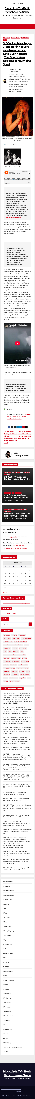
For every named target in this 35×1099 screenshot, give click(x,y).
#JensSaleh (16, 638)
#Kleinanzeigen (8, 953)
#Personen (6, 989)
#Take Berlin (13, 86)
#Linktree (19, 1095)
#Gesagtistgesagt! (8, 931)
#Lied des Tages (23, 81)
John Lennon (7, 655)
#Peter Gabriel (14, 84)
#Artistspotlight (8, 882)
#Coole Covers (14, 79)
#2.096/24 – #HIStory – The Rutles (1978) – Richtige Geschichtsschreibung (17, 515)
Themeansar (17, 1091)
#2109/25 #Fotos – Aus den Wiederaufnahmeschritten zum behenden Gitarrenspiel (16, 823)
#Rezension (7, 1007)
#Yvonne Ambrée (15, 92)
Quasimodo (15, 674)
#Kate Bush (13, 81)
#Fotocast (6, 917)
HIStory (5, 1052)
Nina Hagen (13, 664)
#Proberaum (7, 998)
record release (24, 674)
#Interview (27, 472)
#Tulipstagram (7, 1029)
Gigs (10, 651)
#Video (5, 39)
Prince (28, 671)
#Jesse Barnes (24, 79)
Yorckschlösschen (15, 681)
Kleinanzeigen (17, 655)
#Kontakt (13, 1095)
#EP (13, 472)
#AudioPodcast (14, 76)
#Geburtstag (7, 926)
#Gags (5, 922)
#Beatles (14, 635)
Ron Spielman (14, 678)
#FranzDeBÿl (7, 638)
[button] (32, 27)
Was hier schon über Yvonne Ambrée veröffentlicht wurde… (19, 417)
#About (8, 1095)
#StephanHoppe (26, 638)
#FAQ (5, 913)
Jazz (21, 651)
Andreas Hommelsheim (20, 641)
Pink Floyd (7, 671)
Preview (21, 671)
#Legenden (7, 474)
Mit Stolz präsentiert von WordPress (11, 1089)
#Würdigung (8, 511)
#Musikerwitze (8, 971)
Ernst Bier (14, 648)
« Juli (5, 592)
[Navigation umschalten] (18, 26)
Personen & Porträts (9, 668)
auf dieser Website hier (13, 217)
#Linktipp (6, 967)
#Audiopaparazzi (15, 37)
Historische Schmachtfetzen (12, 1047)
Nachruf (6, 664)
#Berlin (22, 76)
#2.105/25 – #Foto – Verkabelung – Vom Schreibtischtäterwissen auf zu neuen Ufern (16, 861)
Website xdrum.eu (9, 603)
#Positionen (7, 993)
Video (29, 678)
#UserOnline (26, 1095)
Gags (5, 651)
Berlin (26, 645)
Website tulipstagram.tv (22, 603)
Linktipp (24, 658)
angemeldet (13, 537)
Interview (15, 651)
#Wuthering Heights (15, 89)
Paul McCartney (23, 664)
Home (2, 1095)
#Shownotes (7, 1011)
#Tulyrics (6, 1034)
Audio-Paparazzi (8, 645)
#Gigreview (6, 940)
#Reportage (7, 1002)
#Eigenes (6, 904)
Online (9, 613)
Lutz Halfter (7, 661)
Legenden (6, 658)
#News (5, 984)
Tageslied (22, 678)
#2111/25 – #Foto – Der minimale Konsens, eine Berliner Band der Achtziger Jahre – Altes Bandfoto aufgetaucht (17, 807)
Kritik (24, 655)
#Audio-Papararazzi (15, 74)
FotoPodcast (23, 648)
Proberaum (7, 674)
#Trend (5, 1025)
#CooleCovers (25, 37)
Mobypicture (15, 661)
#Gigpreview (7, 935)
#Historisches (19, 472)
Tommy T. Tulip (16, 69)
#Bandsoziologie (8, 895)
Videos (6, 681)
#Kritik (5, 958)
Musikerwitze (25, 661)
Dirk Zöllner (7, 648)
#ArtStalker (7, 635)
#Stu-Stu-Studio (8, 1016)
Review (6, 678)
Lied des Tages (15, 658)
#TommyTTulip (8, 641)
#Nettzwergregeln (9, 980)
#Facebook (22, 635)
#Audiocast (6, 37)
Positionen (14, 671)
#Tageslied (23, 84)
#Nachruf (6, 975)
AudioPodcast (19, 645)
